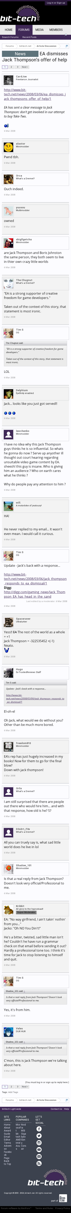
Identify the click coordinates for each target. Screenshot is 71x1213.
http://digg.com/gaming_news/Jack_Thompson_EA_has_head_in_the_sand (34, 594)
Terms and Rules (44, 1208)
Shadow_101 (24, 865)
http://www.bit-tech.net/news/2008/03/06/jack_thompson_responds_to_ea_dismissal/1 (35, 578)
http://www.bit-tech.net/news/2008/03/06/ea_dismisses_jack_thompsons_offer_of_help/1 (35, 94)
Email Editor (7, 1138)
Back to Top (7, 1162)
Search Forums (10, 37)
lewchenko (22, 430)
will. (18, 502)
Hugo (19, 669)
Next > (25, 67)
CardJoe (21, 76)
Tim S (19, 329)
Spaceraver (23, 618)
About (7, 1127)
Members (56, 29)
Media (40, 29)
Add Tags (13, 1092)
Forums (24, 29)
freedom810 (23, 743)
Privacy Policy (62, 1208)
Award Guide (7, 1132)
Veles (19, 1028)
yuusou (20, 207)
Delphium (22, 390)
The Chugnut (24, 280)
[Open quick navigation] (66, 46)
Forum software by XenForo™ (16, 1208)
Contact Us (56, 1109)
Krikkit (20, 906)
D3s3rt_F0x (23, 829)
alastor (20, 143)
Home (9, 29)
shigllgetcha (24, 239)
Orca (19, 175)
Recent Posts (29, 37)
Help (66, 1109)
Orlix (19, 788)
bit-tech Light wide (11, 1109)
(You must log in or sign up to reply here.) (47, 1082)
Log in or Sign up (56, 3)
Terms (7, 1143)
